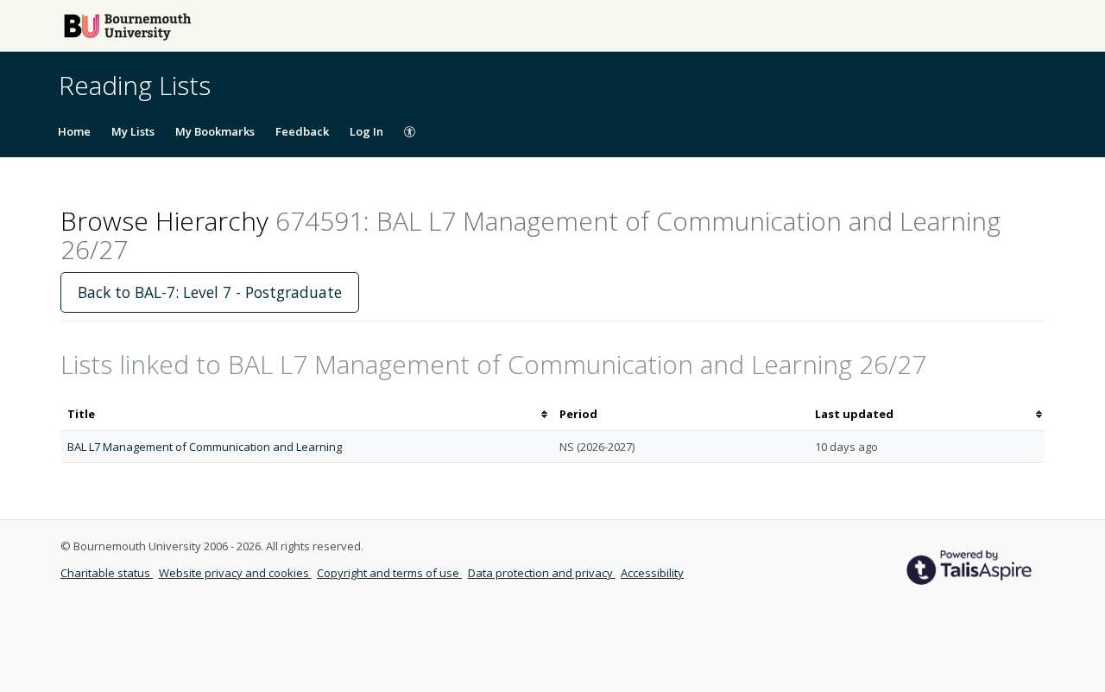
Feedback (302, 131)
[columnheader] (306, 414)
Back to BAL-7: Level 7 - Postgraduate (210, 292)
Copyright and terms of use (389, 573)
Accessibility (652, 573)
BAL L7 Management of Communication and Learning (204, 446)
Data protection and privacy (542, 573)
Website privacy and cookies (235, 573)
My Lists (133, 131)
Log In (366, 131)
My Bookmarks (215, 131)
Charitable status (106, 573)
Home (74, 131)
